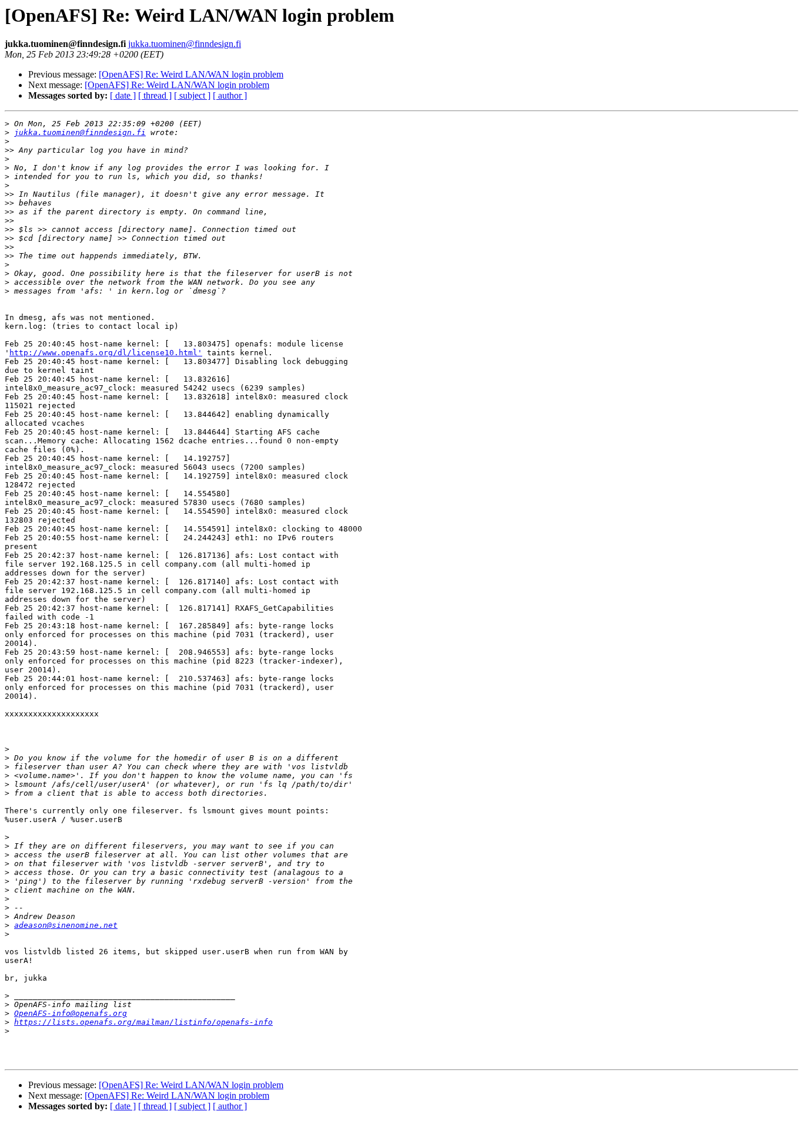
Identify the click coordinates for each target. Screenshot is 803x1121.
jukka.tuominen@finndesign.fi (184, 44)
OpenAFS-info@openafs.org (70, 1013)
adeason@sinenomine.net (66, 925)
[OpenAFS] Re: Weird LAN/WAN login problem (191, 74)
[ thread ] (155, 95)
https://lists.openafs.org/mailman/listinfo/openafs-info (143, 1022)
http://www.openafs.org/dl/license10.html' (105, 352)
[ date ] (123, 95)
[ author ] (230, 95)
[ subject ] (192, 95)
